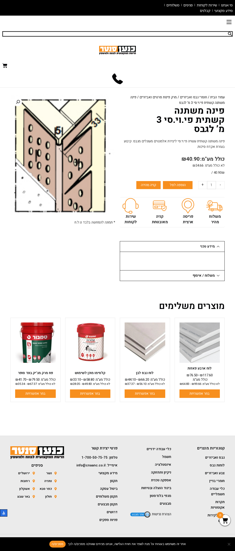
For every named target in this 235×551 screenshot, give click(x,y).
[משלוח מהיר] (214, 206)
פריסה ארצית (188, 219)
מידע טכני (207, 246)
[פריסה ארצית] (188, 206)
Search (230, 34)
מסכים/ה (58, 544)
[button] (229, 22)
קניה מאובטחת (160, 219)
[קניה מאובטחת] (160, 206)
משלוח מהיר (215, 219)
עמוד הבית (217, 97)
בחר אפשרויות (200, 393)
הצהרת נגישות (161, 514)
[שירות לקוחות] (131, 206)
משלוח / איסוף (204, 275)
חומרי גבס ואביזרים (193, 97)
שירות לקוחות (130, 219)
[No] (229, 544)
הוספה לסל (178, 184)
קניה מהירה (148, 184)
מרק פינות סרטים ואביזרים (158, 97)
